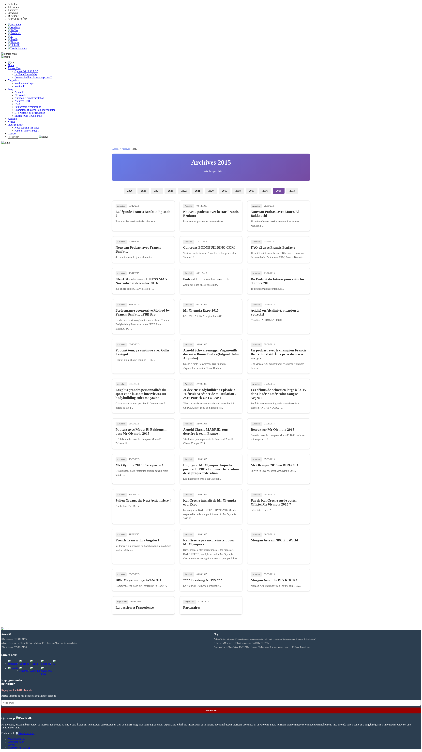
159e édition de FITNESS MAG (14, 639)
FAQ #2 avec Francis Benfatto (273, 247)
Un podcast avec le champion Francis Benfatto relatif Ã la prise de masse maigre (278, 354)
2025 (143, 190)
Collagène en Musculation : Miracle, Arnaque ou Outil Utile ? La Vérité (241, 643)
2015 (278, 190)
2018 (238, 190)
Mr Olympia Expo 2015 (201, 310)
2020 (211, 190)
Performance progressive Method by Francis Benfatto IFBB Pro (143, 312)
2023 (170, 190)
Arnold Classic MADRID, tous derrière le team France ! (205, 431)
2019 (224, 190)
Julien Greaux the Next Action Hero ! (143, 500)
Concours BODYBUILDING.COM (209, 247)
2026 (130, 190)
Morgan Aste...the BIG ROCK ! (274, 580)
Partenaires (191, 607)
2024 (157, 190)
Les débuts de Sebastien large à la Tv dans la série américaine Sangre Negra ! (278, 394)
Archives (126, 148)
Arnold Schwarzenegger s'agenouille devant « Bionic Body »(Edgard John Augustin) (211, 354)
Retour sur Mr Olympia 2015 (272, 429)
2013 (292, 190)
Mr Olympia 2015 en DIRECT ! (274, 465)
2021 (197, 190)
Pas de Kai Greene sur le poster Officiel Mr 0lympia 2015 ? (274, 502)
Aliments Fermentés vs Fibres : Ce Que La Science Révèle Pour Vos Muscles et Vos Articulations (39, 643)
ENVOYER (211, 710)
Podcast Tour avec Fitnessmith (206, 279)
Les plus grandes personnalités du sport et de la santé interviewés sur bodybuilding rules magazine (141, 394)
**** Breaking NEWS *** (202, 580)
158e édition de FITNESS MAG (14, 647)
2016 (265, 190)
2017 (251, 190)
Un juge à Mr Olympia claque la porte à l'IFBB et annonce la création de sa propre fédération (211, 469)
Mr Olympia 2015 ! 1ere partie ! (139, 465)
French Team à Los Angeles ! (137, 540)
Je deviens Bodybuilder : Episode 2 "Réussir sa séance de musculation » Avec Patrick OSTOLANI (210, 394)
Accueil (115, 148)
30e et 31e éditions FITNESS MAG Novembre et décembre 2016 (141, 281)
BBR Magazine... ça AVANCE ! (138, 580)
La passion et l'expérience (135, 607)
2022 (184, 190)
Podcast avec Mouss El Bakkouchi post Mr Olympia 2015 (141, 431)
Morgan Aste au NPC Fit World (274, 540)
